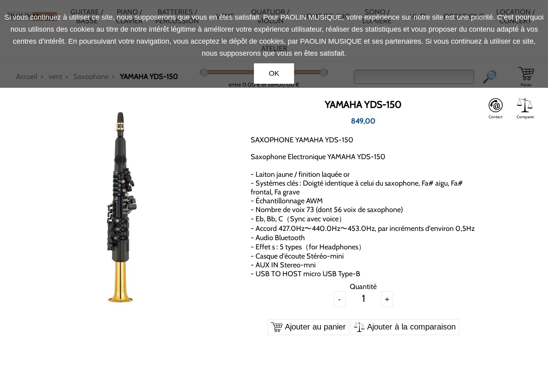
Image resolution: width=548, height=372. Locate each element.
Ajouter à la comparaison (410, 326)
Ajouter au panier (314, 326)
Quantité (363, 286)
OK (274, 73)
